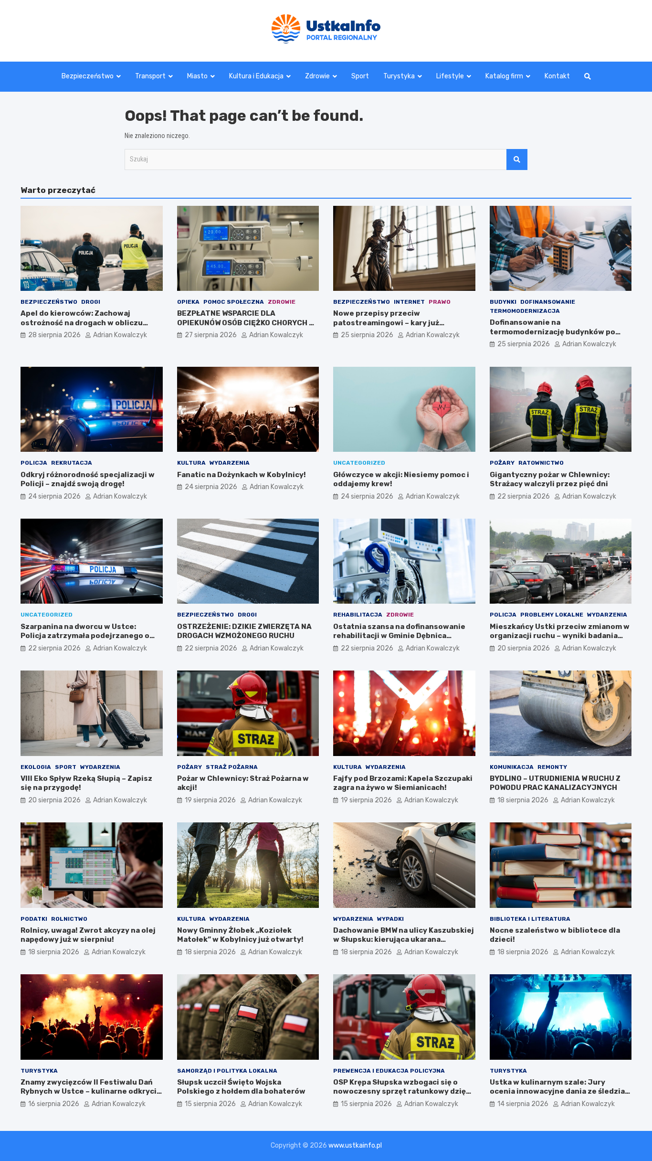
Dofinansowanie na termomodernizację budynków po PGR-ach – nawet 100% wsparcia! (552, 331)
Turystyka (399, 76)
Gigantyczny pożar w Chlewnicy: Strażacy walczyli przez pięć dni (550, 479)
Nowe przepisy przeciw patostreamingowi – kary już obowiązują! (386, 322)
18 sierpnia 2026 (522, 800)
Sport (360, 76)
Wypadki (390, 919)
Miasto (197, 76)
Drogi (90, 301)
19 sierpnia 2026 (210, 800)
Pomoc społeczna (233, 301)
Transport (150, 76)
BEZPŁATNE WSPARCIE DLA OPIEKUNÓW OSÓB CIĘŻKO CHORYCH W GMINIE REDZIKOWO (246, 322)
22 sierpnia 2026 (523, 496)
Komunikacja (512, 767)
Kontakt (557, 76)
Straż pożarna (232, 767)
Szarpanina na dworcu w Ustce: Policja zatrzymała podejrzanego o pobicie (85, 636)
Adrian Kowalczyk (120, 335)
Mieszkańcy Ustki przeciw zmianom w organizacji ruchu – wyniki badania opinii (560, 636)
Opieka (188, 301)
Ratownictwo (541, 462)
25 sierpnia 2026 (367, 335)
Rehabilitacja (357, 614)
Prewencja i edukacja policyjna (389, 1070)
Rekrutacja (71, 462)
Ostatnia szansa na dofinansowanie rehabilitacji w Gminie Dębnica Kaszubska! (399, 636)
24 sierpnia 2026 (54, 496)
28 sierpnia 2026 (54, 335)
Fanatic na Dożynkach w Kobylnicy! (241, 474)
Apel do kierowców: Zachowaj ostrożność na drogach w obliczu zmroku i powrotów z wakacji (82, 322)
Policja (34, 462)
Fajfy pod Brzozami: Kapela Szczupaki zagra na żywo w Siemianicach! (403, 783)
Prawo (440, 301)
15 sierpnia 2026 (210, 1104)
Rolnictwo (69, 919)
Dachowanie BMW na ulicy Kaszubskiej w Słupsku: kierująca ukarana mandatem (403, 939)
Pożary (502, 462)
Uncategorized (359, 462)
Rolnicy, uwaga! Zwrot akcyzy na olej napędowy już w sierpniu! (88, 935)
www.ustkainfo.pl (355, 1145)
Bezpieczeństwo (88, 76)
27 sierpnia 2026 (211, 335)
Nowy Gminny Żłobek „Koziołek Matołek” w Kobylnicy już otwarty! (240, 935)
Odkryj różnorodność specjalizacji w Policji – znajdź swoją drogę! (88, 479)
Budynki (503, 301)
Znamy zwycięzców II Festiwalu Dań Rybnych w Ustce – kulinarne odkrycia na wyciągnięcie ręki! (91, 1091)
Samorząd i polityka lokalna (227, 1070)
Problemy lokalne (551, 614)
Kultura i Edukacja (256, 76)
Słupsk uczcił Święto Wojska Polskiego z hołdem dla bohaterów (241, 1087)
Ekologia (36, 767)
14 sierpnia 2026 (522, 1104)
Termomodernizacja (525, 311)
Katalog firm (504, 76)
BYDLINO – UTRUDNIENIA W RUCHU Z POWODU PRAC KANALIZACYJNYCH (555, 783)
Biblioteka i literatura (530, 919)
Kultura (191, 462)
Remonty (552, 767)
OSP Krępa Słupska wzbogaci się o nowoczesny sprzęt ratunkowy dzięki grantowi (403, 1091)
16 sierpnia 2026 (53, 1104)
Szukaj (516, 159)
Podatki (34, 919)
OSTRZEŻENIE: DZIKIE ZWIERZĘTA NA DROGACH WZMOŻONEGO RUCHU (244, 631)
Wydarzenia (230, 462)
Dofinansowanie (547, 301)
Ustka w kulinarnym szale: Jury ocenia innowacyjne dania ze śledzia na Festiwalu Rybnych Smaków (557, 1091)
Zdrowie (317, 76)
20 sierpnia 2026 (523, 648)
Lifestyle (450, 76)
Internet (409, 301)
